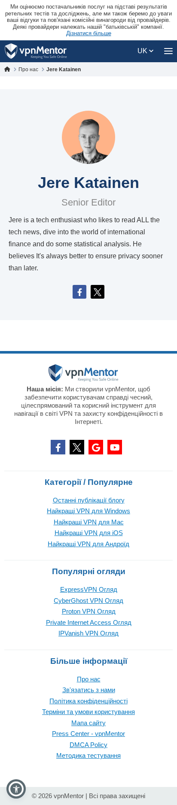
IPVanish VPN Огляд (88, 633)
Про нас (89, 679)
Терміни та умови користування (88, 711)
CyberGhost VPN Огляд (88, 600)
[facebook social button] (58, 447)
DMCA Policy (88, 744)
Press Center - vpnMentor (88, 733)
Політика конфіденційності (88, 701)
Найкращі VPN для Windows (88, 510)
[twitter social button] (77, 447)
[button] (16, 788)
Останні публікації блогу (89, 500)
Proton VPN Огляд (89, 611)
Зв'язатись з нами (88, 689)
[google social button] (95, 447)
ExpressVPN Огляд (88, 589)
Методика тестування (88, 755)
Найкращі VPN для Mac (89, 522)
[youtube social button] (114, 447)
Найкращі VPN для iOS (89, 532)
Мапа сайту (88, 722)
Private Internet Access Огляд (88, 622)
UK (143, 50)
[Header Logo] (35, 51)
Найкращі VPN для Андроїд (88, 544)
